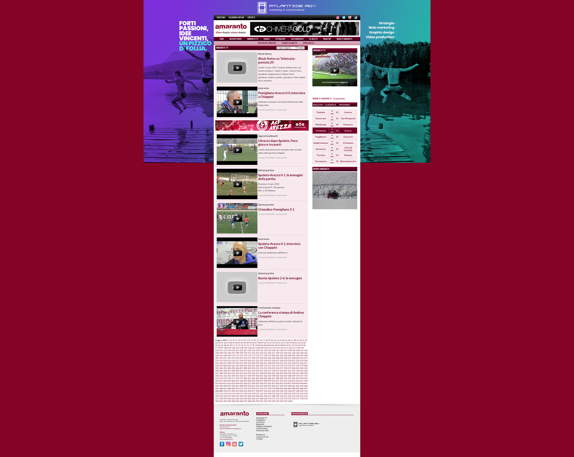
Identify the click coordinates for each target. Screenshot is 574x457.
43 (245, 342)
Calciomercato (297, 39)
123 (229, 350)
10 (243, 340)
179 (269, 355)
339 (265, 373)
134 (273, 350)
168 (225, 355)
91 (290, 345)
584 (233, 401)
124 (233, 350)
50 (265, 342)
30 (300, 340)
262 (233, 365)
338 (261, 373)
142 (306, 350)
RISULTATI (318, 105)
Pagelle (267, 39)
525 (273, 393)
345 (289, 373)
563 (241, 398)
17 (263, 340)
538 (233, 396)
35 (222, 342)
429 (257, 383)
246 (261, 363)
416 (298, 380)
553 (294, 396)
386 (269, 378)
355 (237, 375)
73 (239, 345)
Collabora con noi (237, 17)
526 (277, 393)
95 (301, 345)
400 (233, 380)
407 (261, 380)
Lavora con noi (262, 437)
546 (265, 396)
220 (249, 360)
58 (287, 342)
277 (294, 365)
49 (262, 342)
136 (281, 350)
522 (261, 393)
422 (229, 383)
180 (273, 355)
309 (237, 370)
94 (299, 345)
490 (225, 391)
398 (225, 380)
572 (277, 398)
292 (261, 368)
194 (237, 358)
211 (306, 358)
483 (289, 388)
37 (228, 342)
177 (261, 355)
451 (253, 386)
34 (219, 342)
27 (292, 340)
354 (233, 375)
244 (253, 363)
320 (281, 370)
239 (233, 363)
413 (285, 380)
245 (257, 363)
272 (273, 365)
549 (277, 396)
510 (306, 391)
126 (241, 350)
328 (221, 373)
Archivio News (235, 39)
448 (241, 386)
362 (265, 375)
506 (289, 391)
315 (261, 370)
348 (302, 373)
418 (306, 380)
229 (285, 360)
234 (306, 360)
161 (289, 353)
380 (245, 378)
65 (216, 345)
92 (293, 345)
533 (306, 393)
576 (294, 398)
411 (277, 380)
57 (284, 342)
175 (253, 355)
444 (225, 386)
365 (277, 375)
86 (276, 345)
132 (265, 350)
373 (217, 378)
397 (221, 380)
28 (295, 340)
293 (265, 368)
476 (261, 388)
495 (245, 391)
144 (221, 353)
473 (249, 388)
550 (281, 396)
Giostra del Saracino (267, 43)
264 (241, 365)
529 (289, 393)
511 (217, 393)
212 (217, 360)
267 (253, 365)
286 (237, 368)
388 (277, 378)
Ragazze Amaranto (344, 39)
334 (245, 373)
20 (272, 340)
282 (221, 368)
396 (217, 380)
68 (225, 345)
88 (282, 345)
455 (269, 386)
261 (229, 365)
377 (233, 378)
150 (245, 353)
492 (233, 391)
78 (253, 345)
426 (245, 383)
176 (257, 355)
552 (289, 396)
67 (222, 345)
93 (296, 345)
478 (269, 388)
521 (257, 393)
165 (306, 353)
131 (261, 350)
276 (289, 365)
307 (229, 370)
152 (253, 353)
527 (281, 393)
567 (257, 398)
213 (221, 360)
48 (259, 342)
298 (285, 368)
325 (302, 370)
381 (249, 378)
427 (249, 383)
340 (269, 373)
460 (289, 386)
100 (225, 347)
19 (269, 340)
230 (289, 360)
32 (306, 340)
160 (285, 353)
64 (304, 342)
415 (294, 380)
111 (270, 347)
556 (306, 396)
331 (233, 373)
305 (221, 370)
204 (277, 358)
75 (245, 345)
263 (237, 365)
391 (289, 378)
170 (233, 355)
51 (267, 342)
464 (306, 386)
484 (294, 388)
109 (262, 347)
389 (281, 378)
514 (229, 393)
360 (257, 375)
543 (253, 396)
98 (219, 347)
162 (294, 353)
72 (236, 345)
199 (257, 358)
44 (247, 342)
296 (277, 368)
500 (265, 391)
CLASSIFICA (330, 105)
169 (229, 355)
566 (253, 398)
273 (277, 365)
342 (277, 373)
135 (277, 350)
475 (257, 388)
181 (277, 355)
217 (237, 360)
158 (277, 353)
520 (253, 393)
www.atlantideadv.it (226, 439)
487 (306, 388)
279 (302, 365)
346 (294, 373)
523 (265, 393)
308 (233, 370)
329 (225, 373)
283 (225, 368)
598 (289, 401)
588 (249, 401)
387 (273, 378)
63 (301, 342)
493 (237, 391)
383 (257, 378)
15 (258, 340)
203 (273, 358)
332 (237, 373)
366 (281, 375)
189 (217, 358)
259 (221, 365)
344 (285, 373)
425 (241, 383)
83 (267, 345)
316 (265, 370)
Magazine (327, 39)
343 (281, 373)
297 (281, 368)
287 (241, 368)
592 (265, 401)
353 (229, 375)
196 (245, 358)
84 (270, 345)
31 (303, 340)
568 (261, 398)
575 (289, 398)
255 (298, 363)
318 (273, 370)
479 (273, 388)
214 (225, 360)
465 (217, 388)
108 (258, 347)
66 (219, 345)
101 (229, 347)
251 (281, 363)
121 (221, 350)
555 (302, 396)
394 (302, 378)
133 (269, 350)
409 (269, 380)
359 (253, 375)
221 (253, 360)
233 (302, 360)
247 (265, 363)
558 (221, 398)
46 (253, 342)
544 (257, 396)
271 (269, 365)
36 (225, 342)
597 (285, 401)
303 (306, 368)
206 (285, 358)
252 (285, 363)
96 (304, 345)
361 (261, 375)
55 (279, 342)
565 (249, 398)
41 (239, 342)
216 (233, 360)
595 (277, 401)
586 (241, 401)
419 (217, 383)
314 (257, 370)
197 (249, 358)
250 (277, 363)
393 (298, 378)
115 (286, 347)
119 (302, 347)
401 (237, 380)
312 (249, 370)
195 (241, 358)
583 (229, 401)
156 (269, 353)
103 (237, 347)
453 (261, 386)
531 (298, 393)
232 (298, 360)
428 (253, 383)
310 (241, 370)
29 (297, 340)
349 (306, 373)
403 (245, 380)
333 (241, 373)
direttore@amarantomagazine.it (230, 428)
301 (298, 368)
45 (250, 342)
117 (294, 347)
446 (233, 386)
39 (233, 342)
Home (222, 39)
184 (289, 355)
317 (269, 370)
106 (250, 347)
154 (261, 353)
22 (278, 340)
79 (256, 345)
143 (217, 353)
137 (285, 350)
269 (261, 365)
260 (225, 365)
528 (285, 393)
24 (283, 340)
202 (269, 358)
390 (285, 378)
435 (281, 383)
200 (261, 358)
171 (237, 355)
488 (217, 391)
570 (269, 398)
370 (298, 375)
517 (241, 393)
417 (302, 380)
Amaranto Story (262, 431)
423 (233, 383)
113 (278, 347)
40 (236, 342)
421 (225, 383)
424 (237, 383)
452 (257, 386)
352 (225, 375)
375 (225, 378)
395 (306, 378)
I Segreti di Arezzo (289, 43)
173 (245, 355)
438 (294, 383)
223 (261, 360)
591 (261, 401)
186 (298, 355)
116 (290, 347)
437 (289, 383)
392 (294, 378)
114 (282, 347)
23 (280, 340)
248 (269, 363)
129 (253, 350)
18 (266, 340)
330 (229, 373)
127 (245, 350)
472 (245, 388)
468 (229, 388)
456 (273, 386)
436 (285, 383)
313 (253, 370)
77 (250, 345)
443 (221, 386)
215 (229, 360)
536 (225, 396)
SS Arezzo (313, 39)
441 (306, 383)
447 (237, 386)
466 (221, 388)
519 (249, 393)
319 (277, 370)
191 (225, 358)
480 (277, 388)
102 (233, 347)
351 (221, 375)
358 (249, 375)
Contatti (251, 17)
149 (241, 353)
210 (302, 358)
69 (228, 345)
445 (229, 386)
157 (273, 353)
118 (298, 347)
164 (302, 353)
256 (302, 363)
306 (225, 370)
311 (245, 370)
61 (296, 342)
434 (277, 383)
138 (289, 350)
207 (289, 358)
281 (217, 368)
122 (225, 350)
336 (253, 373)
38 (230, 342)
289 (249, 368)
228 (281, 360)
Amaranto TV (252, 39)
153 (257, 353)
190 (221, 358)
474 (253, 388)
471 (241, 388)
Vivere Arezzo (308, 43)
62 (299, 342)
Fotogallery (280, 39)
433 (273, 383)
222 (257, 360)
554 (298, 396)
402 (241, 380)
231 (294, 360)
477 (265, 388)
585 (237, 401)
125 (237, 350)
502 (273, 391)
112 (274, 347)
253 (289, 363)
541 (245, 396)
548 (273, 396)
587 (245, 401)
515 (233, 393)
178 (265, 355)
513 (225, 393)
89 (284, 345)
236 (221, 363)
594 (273, 401)
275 (285, 365)
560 (229, 398)
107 (254, 347)
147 (233, 353)
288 (245, 368)
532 (302, 393)
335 (249, 373)
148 (237, 353)
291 (257, 368)
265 (245, 365)
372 (306, 375)
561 (233, 398)
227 (277, 360)
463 (302, 386)
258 (217, 365)
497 (253, 391)
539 (237, 396)
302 (302, 368)
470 (237, 388)
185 (294, 355)
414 (289, 380)
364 (273, 375)
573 (281, 398)
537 (229, 396)
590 (257, 401)
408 (265, 380)
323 (294, 370)
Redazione (221, 17)
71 (233, 345)
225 (269, 360)
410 (273, 380)
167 (221, 355)
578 (302, 398)
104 (242, 347)
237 (225, 363)
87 (279, 345)
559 (225, 398)
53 (273, 342)
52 (270, 342)
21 (275, 340)
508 (298, 391)
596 (281, 401)
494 (241, 391)
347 (298, 373)
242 (245, 363)
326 (306, 370)
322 (289, 370)
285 (233, 368)
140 (298, 350)
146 (229, 353)
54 (276, 342)
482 (285, 388)
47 (256, 342)
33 (216, 342)
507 (294, 391)
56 (282, 342)
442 (217, 386)
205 (281, 358)
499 (261, 391)
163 (298, 353)
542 (249, 396)
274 (281, 365)
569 (265, 398)
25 (286, 340)
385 (265, 378)
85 (273, 345)
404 (249, 380)
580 (217, 401)
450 (249, 386)
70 (230, 345)
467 (225, 388)
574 (285, 398)
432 (269, 383)
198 (253, 358)
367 (285, 375)
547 (269, 396)
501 (269, 391)
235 (217, 363)
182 (281, 355)
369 (294, 375)
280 (306, 365)
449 (245, 386)
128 (249, 350)
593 (269, 401)
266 (249, 365)
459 (285, 386)
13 (252, 340)
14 (255, 340)
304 (217, 370)
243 (249, 363)
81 (262, 345)
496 (249, 391)
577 (298, 398)
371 (302, 375)
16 (260, 340)
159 (281, 353)
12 (249, 340)
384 (261, 378)
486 (302, 388)
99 (222, 347)
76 (247, 345)
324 (298, 370)
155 (265, 353)
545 (261, 396)
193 (233, 358)
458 (281, 386)
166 (217, 355)
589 (253, 401)
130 (257, 350)
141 (302, 350)
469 (233, 388)
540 (241, 396)
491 (229, 391)
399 (229, 380)
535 (221, 396)
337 (257, 373)
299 (289, 368)
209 (298, 358)
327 (217, 373)
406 (257, 380)
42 (242, 342)
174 (249, 355)
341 (273, 373)
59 (290, 342)
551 (285, 396)
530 (294, 393)
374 (221, 378)
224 (265, 360)
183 (285, 355)
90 (287, 345)
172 (241, 355)
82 (265, 345)
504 (281, 391)
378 (237, 378)
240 (237, 363)
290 (253, 368)
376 (229, 378)
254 (294, 363)
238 (229, 363)
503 (277, 391)
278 (298, 365)
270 (265, 365)
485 (298, 388)
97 (216, 347)
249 (273, 363)
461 (294, 386)
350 (217, 375)
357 (245, 375)
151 (249, 353)
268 (257, 365)
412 (281, 380)
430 (261, 383)
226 (273, 360)
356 (241, 375)
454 (265, 386)
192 (229, 358)
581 (221, 401)
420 (221, 383)
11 (246, 340)
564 (245, 398)
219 (245, 360)
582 (225, 401)
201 (265, 358)
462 (298, 386)
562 (237, 398)
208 (294, 358)
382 (253, 378)
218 (241, 360)
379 (241, 378)
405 (253, 380)
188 (306, 355)
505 (285, 391)
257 (306, 363)
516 (237, 393)
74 (242, 345)
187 (302, 355)
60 (293, 342)
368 (289, 375)
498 (257, 391)
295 (273, 368)
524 (269, 393)
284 (229, 368)
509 (302, 391)
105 (246, 347)
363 (269, 375)
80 (259, 345)
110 (266, 347)
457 (277, 386)
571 (273, 398)
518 (245, 393)
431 (265, 383)
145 (225, 353)
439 (298, 383)
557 (217, 398)
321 (285, 370)
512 (221, 393)
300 (294, 368)
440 (302, 383)
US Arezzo (260, 422)
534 (217, 396)
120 (217, 350)
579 (306, 398)
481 (281, 388)
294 (269, 368)
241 (241, 363)
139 (294, 350)
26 (289, 340)
